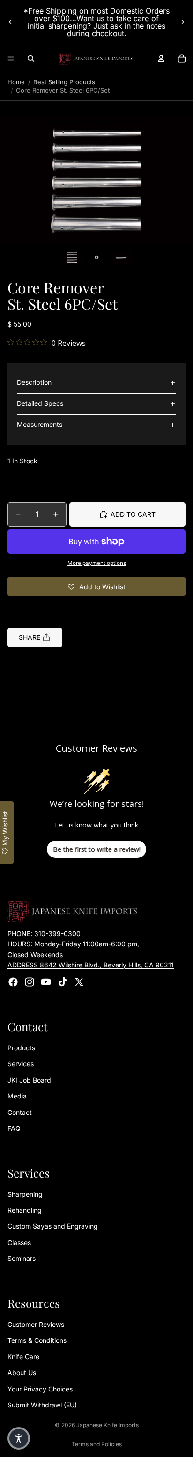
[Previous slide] (10, 22)
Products (21, 1048)
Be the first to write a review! (97, 849)
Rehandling (24, 1211)
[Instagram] (29, 982)
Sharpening (25, 1194)
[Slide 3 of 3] (121, 257)
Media (17, 1096)
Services (20, 1064)
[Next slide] (182, 22)
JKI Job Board (29, 1080)
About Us (21, 1373)
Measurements (39, 424)
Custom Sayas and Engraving (52, 1226)
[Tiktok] (62, 982)
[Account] (161, 58)
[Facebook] (13, 982)
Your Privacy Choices (40, 1389)
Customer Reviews (35, 1324)
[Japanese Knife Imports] (96, 58)
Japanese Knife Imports (107, 1424)
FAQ (14, 1128)
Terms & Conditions (37, 1341)
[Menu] (11, 58)
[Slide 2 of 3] (96, 257)
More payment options (96, 563)
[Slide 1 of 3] (72, 257)
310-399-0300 (57, 933)
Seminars (21, 1259)
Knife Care (23, 1357)
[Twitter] (79, 982)
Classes (19, 1242)
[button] (96, 181)
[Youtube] (46, 982)
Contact (19, 1112)
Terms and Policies (97, 1444)
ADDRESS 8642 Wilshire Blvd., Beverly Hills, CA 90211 (90, 965)
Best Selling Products (64, 82)
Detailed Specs (40, 403)
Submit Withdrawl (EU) (42, 1405)
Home (16, 82)
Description (34, 382)
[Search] (31, 58)
